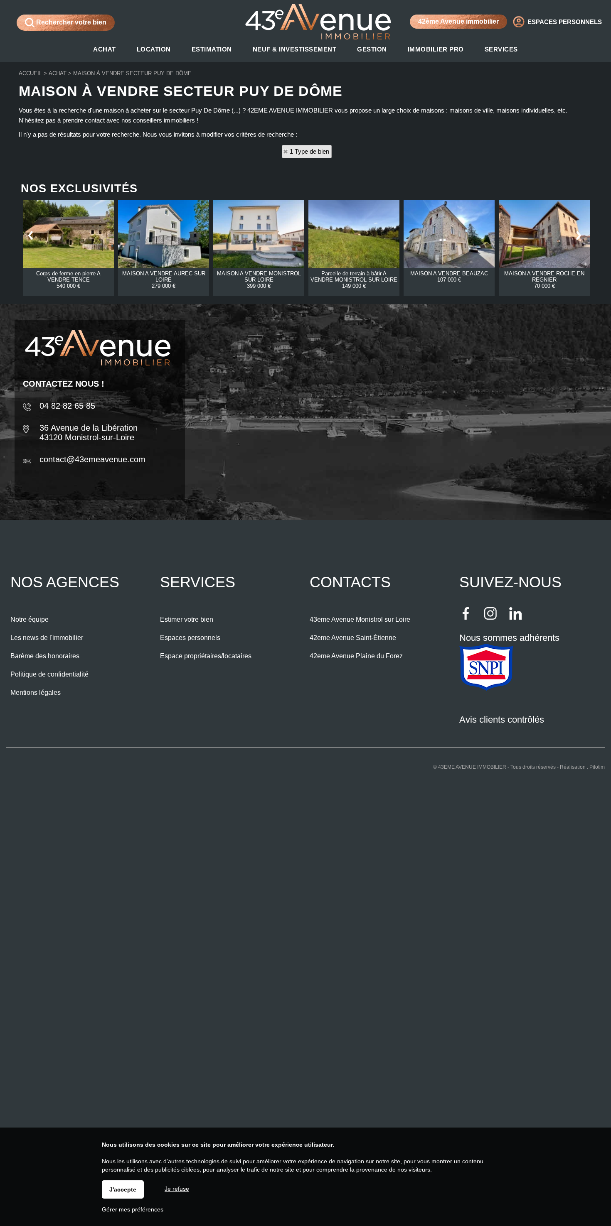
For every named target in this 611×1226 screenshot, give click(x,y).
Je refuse (177, 1188)
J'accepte (122, 1189)
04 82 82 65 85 (67, 405)
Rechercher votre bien (70, 22)
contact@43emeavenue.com (92, 459)
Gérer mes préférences (132, 1209)
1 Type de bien (309, 151)
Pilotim (597, 767)
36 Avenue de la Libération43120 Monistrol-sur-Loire (88, 432)
